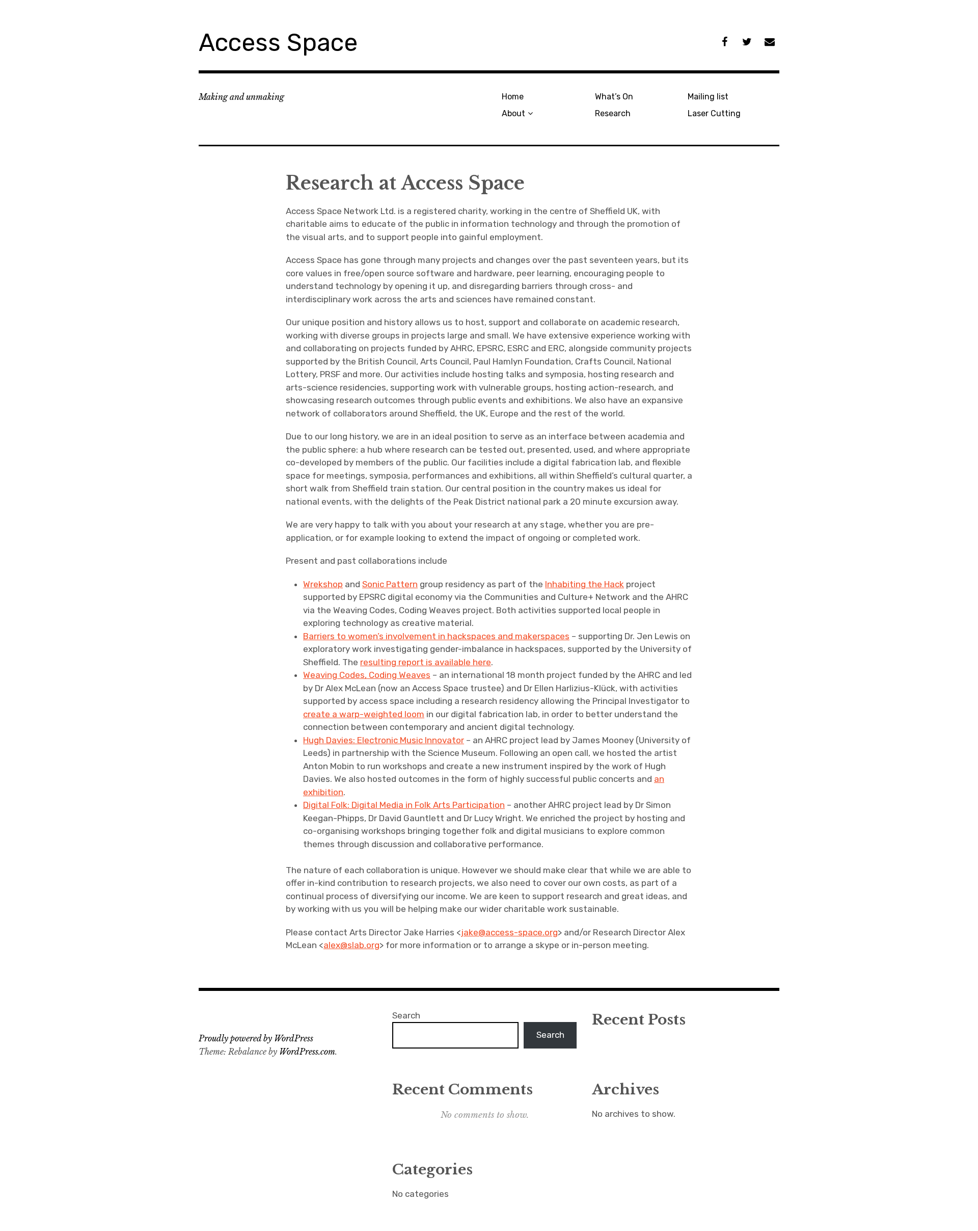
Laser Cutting (714, 113)
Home (513, 96)
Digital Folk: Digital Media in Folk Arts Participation (404, 805)
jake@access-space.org (509, 932)
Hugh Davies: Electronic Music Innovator (383, 740)
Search (406, 1015)
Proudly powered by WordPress (256, 1038)
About (513, 113)
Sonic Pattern (390, 584)
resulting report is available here (425, 662)
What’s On (614, 96)
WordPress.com (307, 1051)
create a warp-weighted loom (363, 714)
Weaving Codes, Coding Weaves (366, 675)
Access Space (278, 42)
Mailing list (708, 96)
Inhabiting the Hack (584, 584)
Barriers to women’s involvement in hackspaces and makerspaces (436, 636)
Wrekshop (323, 584)
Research (613, 113)
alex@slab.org (351, 945)
